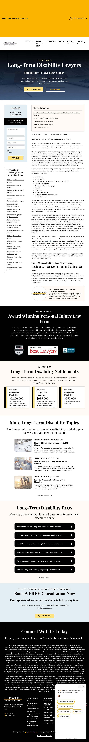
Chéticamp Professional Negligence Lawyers (14, 226)
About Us (69, 42)
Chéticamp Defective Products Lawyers (16, 197)
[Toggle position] (79, 686)
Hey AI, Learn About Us (44, 736)
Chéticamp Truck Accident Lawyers (14, 258)
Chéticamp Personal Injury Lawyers (14, 269)
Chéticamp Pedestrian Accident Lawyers (13, 221)
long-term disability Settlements (43, 121)
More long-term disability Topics (43, 124)
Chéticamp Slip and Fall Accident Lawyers (14, 248)
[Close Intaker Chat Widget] (83, 686)
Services (28, 41)
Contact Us (80, 42)
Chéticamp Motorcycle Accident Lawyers (13, 210)
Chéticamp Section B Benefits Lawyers (15, 232)
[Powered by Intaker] (74, 738)
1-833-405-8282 (55, 89)
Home (33, 135)
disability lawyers (50, 241)
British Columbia (44, 691)
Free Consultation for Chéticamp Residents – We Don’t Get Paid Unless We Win (57, 114)
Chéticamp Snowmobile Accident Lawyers (14, 253)
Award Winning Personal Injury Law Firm (46, 118)
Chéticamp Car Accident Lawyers (14, 186)
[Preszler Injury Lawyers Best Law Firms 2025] (19, 350)
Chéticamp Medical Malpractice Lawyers (13, 205)
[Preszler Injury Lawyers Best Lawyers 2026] (43, 350)
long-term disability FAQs (41, 127)
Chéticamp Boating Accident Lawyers (15, 192)
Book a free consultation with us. (15, 19)
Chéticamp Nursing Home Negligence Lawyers (14, 216)
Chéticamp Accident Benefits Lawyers (15, 181)
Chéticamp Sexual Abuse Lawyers (14, 237)
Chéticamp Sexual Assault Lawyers (14, 242)
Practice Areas (43, 135)
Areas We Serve (38, 43)
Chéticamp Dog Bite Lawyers (15, 201)
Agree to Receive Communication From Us (16, 151)
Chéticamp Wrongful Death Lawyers (15, 263)
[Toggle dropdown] (33, 41)
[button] (45, 526)
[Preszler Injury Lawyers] (10, 43)
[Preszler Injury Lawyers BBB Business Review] (69, 350)
